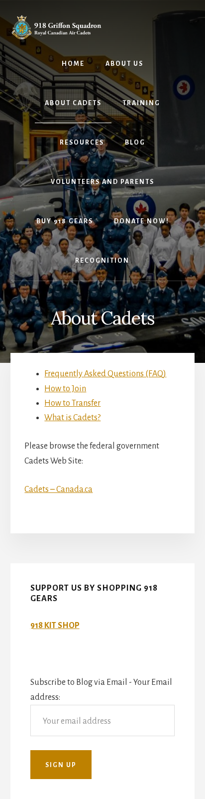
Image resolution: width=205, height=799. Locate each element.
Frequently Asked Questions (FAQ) (105, 373)
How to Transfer (72, 403)
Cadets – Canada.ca (58, 489)
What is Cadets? (72, 417)
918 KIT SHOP (55, 625)
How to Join (65, 388)
